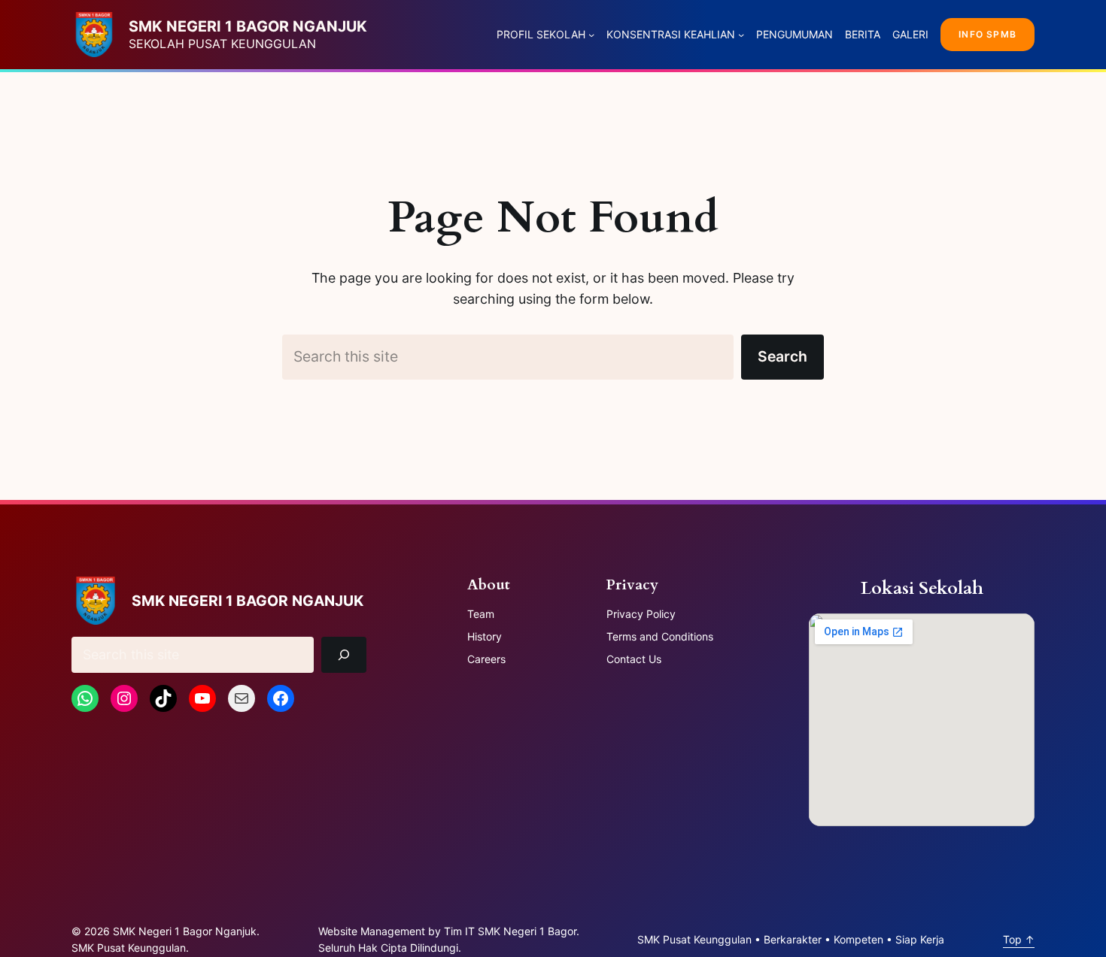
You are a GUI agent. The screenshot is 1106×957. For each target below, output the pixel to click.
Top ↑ (1019, 939)
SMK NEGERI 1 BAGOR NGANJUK (248, 26)
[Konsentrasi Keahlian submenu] (741, 35)
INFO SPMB (987, 34)
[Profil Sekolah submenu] (591, 35)
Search (782, 356)
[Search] (344, 654)
